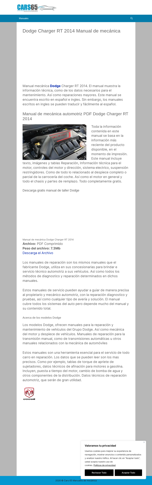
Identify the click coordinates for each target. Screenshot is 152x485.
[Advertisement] (76, 61)
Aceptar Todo (128, 472)
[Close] (144, 442)
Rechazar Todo (99, 472)
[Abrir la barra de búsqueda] (131, 18)
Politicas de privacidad (105, 465)
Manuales (23, 18)
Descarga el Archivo (38, 253)
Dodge (55, 86)
